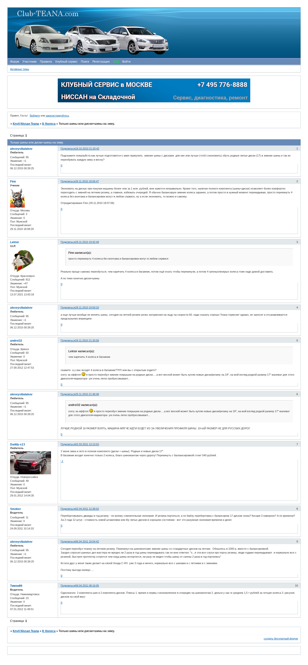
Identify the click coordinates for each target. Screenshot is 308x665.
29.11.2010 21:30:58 (87, 340)
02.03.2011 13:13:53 (87, 444)
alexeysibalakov (21, 148)
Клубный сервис (66, 61)
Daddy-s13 (17, 444)
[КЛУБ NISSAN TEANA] (154, 33)
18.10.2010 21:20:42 (87, 148)
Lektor (14, 242)
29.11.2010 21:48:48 (87, 394)
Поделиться (68, 148)
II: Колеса (49, 123)
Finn (13, 181)
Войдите (35, 115)
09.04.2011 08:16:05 (87, 585)
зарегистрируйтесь (57, 115)
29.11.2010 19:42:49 (87, 242)
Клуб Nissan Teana (26, 123)
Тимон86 (16, 585)
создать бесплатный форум (281, 638)
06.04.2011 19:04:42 (87, 541)
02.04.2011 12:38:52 (87, 508)
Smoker (15, 509)
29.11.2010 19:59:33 (87, 307)
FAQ (116, 61)
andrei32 (16, 340)
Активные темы (19, 69)
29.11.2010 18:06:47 (87, 181)
